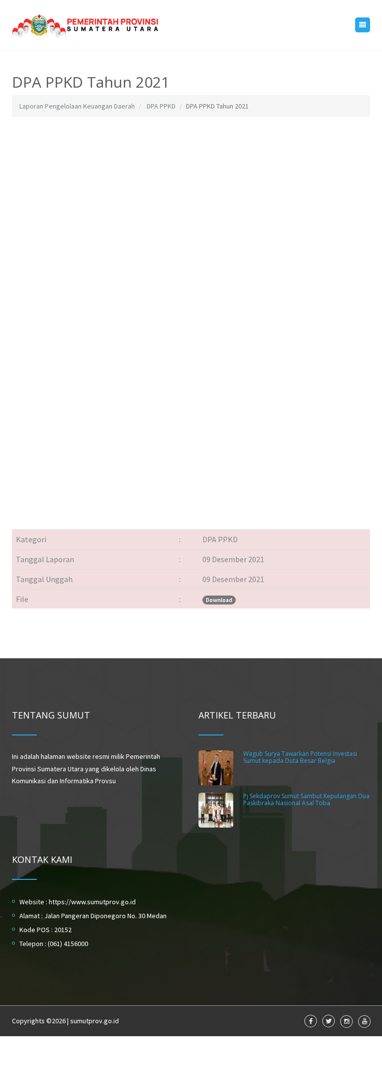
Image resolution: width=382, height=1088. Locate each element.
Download (219, 600)
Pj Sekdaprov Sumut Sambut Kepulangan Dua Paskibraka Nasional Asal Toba (306, 799)
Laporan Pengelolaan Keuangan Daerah (77, 106)
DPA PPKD (161, 106)
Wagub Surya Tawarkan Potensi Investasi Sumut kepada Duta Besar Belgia (300, 756)
